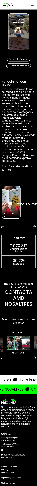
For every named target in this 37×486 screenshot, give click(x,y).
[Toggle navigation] (32, 5)
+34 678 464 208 (8, 440)
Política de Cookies (8, 472)
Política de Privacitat (9, 467)
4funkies (11, 483)
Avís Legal (5, 470)
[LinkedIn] (2, 450)
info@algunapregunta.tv (10, 438)
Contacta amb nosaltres (18, 298)
